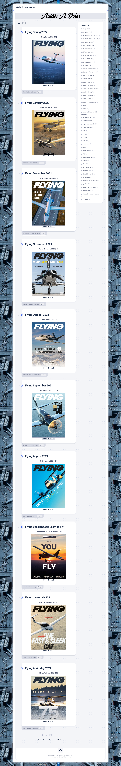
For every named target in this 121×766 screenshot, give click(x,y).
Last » (59, 739)
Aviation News (86, 98)
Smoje (34, 92)
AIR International (87, 48)
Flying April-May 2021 (38, 668)
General (84, 140)
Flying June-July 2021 (38, 597)
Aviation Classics (87, 85)
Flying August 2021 (36, 456)
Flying (38, 92)
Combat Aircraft (87, 117)
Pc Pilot (84, 160)
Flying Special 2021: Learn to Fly (44, 527)
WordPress (60, 757)
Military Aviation (87, 157)
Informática (85, 144)
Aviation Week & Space (89, 102)
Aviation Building (87, 82)
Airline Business (87, 58)
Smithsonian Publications (90, 180)
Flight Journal (86, 127)
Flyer (83, 130)
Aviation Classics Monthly (90, 88)
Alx (70, 757)
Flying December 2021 (38, 173)
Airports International (88, 68)
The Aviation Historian (89, 187)
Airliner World (86, 65)
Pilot (83, 164)
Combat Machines (87, 120)
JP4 (83, 154)
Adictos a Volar (25, 7)
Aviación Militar (87, 78)
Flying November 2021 (38, 244)
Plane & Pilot (86, 170)
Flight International (88, 124)
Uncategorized (86, 190)
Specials (85, 184)
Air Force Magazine (88, 45)
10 (49, 739)
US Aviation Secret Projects (90, 194)
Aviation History (87, 92)
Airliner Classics (87, 62)
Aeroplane (85, 32)
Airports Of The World (88, 72)
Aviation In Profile (87, 95)
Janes (84, 147)
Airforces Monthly (87, 55)
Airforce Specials (87, 52)
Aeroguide (85, 28)
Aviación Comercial (88, 75)
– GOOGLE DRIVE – (48, 85)
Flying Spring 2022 (36, 32)
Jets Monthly (86, 150)
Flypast (84, 137)
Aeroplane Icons (87, 42)
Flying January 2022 (37, 102)
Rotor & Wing (86, 177)
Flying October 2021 (37, 314)
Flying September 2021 (39, 385)
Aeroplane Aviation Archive (90, 35)
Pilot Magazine (86, 167)
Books (84, 108)
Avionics (85, 105)
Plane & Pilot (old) (87, 174)
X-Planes (85, 199)
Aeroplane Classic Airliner (90, 38)
